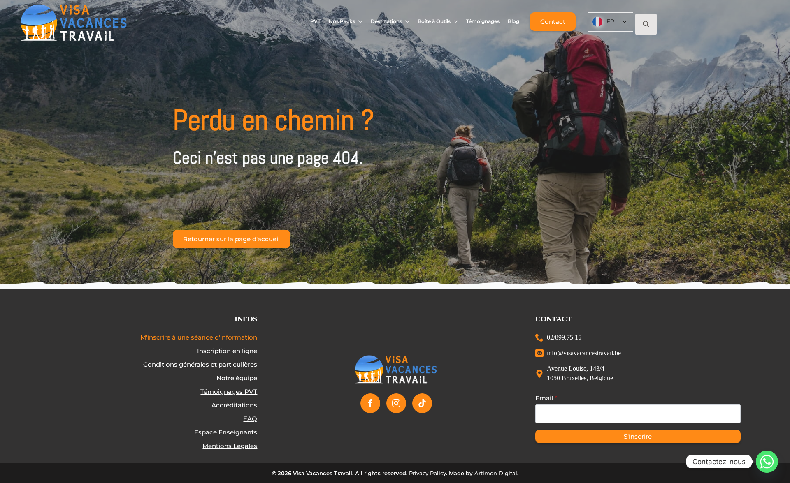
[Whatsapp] (767, 462)
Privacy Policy (427, 473)
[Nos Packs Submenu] (360, 21)
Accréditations (234, 405)
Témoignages (483, 21)
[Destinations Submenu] (407, 21)
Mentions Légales (229, 446)
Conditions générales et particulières (200, 364)
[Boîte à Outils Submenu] (456, 21)
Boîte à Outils (434, 21)
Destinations (386, 21)
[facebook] (370, 403)
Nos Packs (342, 21)
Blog (513, 21)
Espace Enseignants (225, 432)
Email (546, 398)
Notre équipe (236, 378)
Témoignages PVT (228, 391)
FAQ (250, 419)
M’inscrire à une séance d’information (198, 337)
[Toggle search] (646, 24)
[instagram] (396, 403)
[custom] (422, 403)
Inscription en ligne (227, 351)
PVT (315, 21)
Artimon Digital (495, 473)
